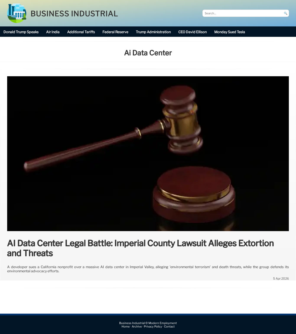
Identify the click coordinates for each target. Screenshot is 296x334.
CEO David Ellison (192, 32)
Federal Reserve (115, 32)
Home (126, 326)
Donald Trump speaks (21, 32)
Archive (137, 326)
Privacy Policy (153, 326)
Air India (53, 32)
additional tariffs (81, 32)
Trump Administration (153, 32)
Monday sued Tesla (229, 32)
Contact (169, 326)
